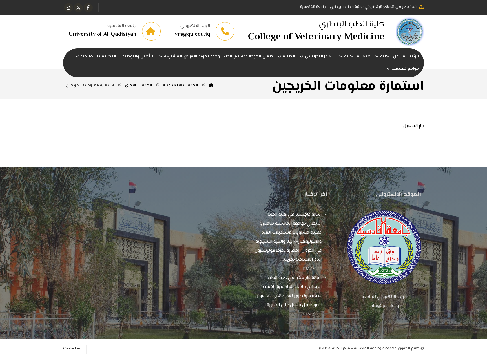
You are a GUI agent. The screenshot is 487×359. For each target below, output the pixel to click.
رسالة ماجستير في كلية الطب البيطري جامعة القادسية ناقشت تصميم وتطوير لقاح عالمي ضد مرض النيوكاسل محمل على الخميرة (288, 292)
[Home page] (211, 85)
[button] (88, 7)
